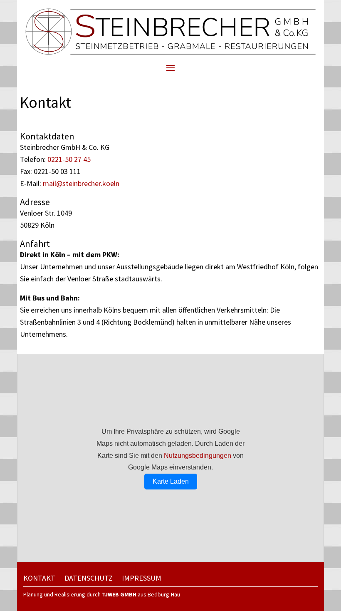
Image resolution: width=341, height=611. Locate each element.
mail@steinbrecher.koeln (81, 183)
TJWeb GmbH (119, 594)
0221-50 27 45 (69, 159)
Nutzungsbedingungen (197, 455)
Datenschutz (88, 579)
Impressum (141, 579)
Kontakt (39, 579)
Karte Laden (171, 481)
